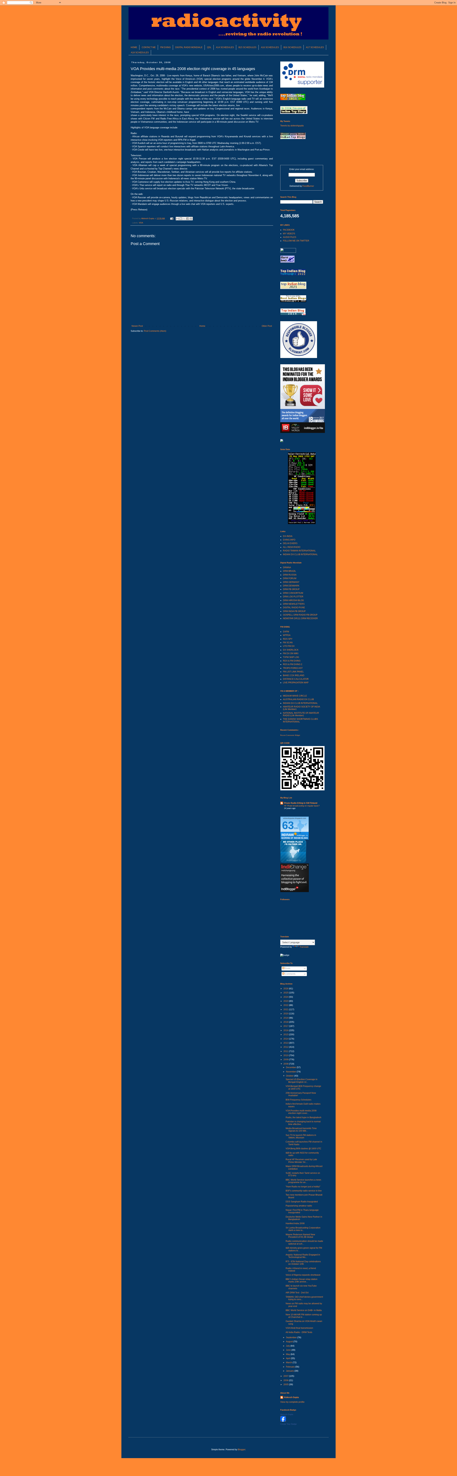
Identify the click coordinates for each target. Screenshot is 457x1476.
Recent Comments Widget (290, 735)
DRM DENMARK (291, 585)
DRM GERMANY (291, 582)
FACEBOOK (289, 230)
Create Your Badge (288, 1424)
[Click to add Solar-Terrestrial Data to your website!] (302, 523)
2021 (286, 1009)
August (289, 1341)
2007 (286, 1376)
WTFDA (286, 635)
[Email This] (177, 218)
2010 (286, 1055)
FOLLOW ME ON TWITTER (296, 241)
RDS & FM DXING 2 (292, 664)
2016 (286, 1030)
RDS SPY (287, 639)
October (290, 1076)
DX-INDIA (287, 536)
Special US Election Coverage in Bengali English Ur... (301, 1080)
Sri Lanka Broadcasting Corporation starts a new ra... (303, 1228)
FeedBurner (308, 186)
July (288, 1346)
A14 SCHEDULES (225, 47)
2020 (286, 1013)
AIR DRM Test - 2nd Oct (297, 1292)
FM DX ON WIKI (290, 653)
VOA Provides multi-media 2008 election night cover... (301, 1111)
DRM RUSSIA (290, 575)
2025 (286, 992)
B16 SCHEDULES (292, 47)
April (288, 1358)
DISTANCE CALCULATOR (296, 679)
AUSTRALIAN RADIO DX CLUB (298, 699)
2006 (286, 1380)
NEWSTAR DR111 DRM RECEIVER (300, 618)
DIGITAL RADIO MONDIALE (188, 47)
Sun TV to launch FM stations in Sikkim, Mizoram (301, 1136)
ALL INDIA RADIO (291, 547)
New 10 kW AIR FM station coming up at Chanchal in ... (304, 1315)
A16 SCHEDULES (270, 47)
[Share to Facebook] (187, 218)
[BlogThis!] (181, 218)
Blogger (241, 1449)
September (291, 1337)
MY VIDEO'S (289, 233)
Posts (287, 968)
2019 (286, 1018)
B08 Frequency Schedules (298, 1100)
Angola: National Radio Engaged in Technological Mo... (303, 1255)
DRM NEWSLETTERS (294, 604)
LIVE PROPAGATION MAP (295, 682)
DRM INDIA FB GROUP (294, 611)
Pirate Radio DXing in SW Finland (300, 803)
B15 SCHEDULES (247, 47)
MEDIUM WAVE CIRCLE (295, 696)
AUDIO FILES (289, 237)
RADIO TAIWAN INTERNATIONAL (299, 550)
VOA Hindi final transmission (299, 1328)
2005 (286, 1384)
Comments (289, 974)
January (290, 1371)
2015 (286, 1034)
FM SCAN (288, 642)
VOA (141, 223)
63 (288, 825)
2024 (286, 997)
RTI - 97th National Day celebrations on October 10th (303, 1262)
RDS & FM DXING (291, 661)
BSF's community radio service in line (304, 1190)
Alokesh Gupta (291, 1397)
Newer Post (137, 326)
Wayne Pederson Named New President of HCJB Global (300, 1235)
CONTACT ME (149, 47)
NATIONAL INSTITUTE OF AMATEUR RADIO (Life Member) (301, 714)
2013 (286, 1043)
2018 (286, 1022)
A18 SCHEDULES (140, 52)
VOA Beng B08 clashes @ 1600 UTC (303, 1148)
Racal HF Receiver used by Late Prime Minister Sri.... (301, 1160)
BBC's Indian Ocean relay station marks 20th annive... (301, 1280)
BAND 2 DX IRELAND (293, 675)
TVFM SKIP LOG (291, 657)
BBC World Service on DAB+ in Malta (304, 1310)
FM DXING (165, 47)
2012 (286, 1047)
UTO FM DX (289, 646)
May (288, 1354)
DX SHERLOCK (290, 650)
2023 (286, 1001)
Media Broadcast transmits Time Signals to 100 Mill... (301, 1129)
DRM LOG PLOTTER (293, 596)
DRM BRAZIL (289, 571)
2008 (286, 1064)
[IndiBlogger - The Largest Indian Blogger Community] (293, 862)
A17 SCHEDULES (315, 47)
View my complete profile (292, 1402)
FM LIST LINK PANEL (293, 671)
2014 (286, 1039)
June (288, 1350)
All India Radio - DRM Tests (299, 1332)
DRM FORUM (289, 578)
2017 (286, 1026)
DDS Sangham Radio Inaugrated (302, 1201)
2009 (286, 1059)
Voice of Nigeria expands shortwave (303, 1275)
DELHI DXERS (290, 543)
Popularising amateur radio (299, 1206)
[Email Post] (171, 218)
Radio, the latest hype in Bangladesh (303, 1117)
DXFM (286, 631)
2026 (286, 988)
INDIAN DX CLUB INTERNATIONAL (300, 554)
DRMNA (287, 567)
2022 (286, 1005)
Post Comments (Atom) (155, 331)
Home (202, 326)
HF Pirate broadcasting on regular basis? (302, 806)
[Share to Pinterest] (191, 218)
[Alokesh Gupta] (283, 1421)
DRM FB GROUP (291, 589)
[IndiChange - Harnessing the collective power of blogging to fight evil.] (294, 891)
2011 (286, 1051)
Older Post (267, 326)
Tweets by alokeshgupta (292, 125)
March (289, 1362)
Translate (304, 947)
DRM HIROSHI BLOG (293, 600)
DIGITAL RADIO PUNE (294, 607)
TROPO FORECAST (293, 668)
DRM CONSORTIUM (293, 593)
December (291, 1067)
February (290, 1367)
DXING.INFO (289, 540)
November (291, 1071)
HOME (134, 47)
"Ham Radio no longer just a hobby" (303, 1186)
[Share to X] (184, 218)
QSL (209, 47)
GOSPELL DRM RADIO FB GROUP (300, 615)
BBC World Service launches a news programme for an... (303, 1181)
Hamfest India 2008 (295, 1223)
